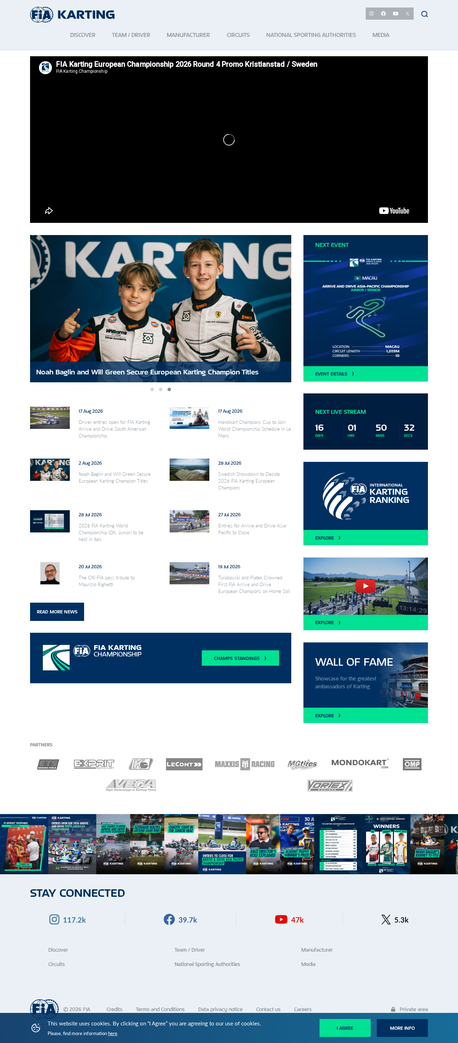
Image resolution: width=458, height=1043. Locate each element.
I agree (345, 1028)
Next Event (332, 244)
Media (308, 964)
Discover (58, 949)
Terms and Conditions (160, 1009)
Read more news (57, 611)
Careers (303, 1009)
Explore (324, 538)
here (112, 1033)
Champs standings (237, 658)
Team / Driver (190, 949)
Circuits (56, 964)
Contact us (268, 1009)
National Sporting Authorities (207, 964)
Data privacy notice (220, 1009)
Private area (413, 1009)
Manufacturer (317, 949)
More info (402, 1028)
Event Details (331, 374)
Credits (114, 1009)
